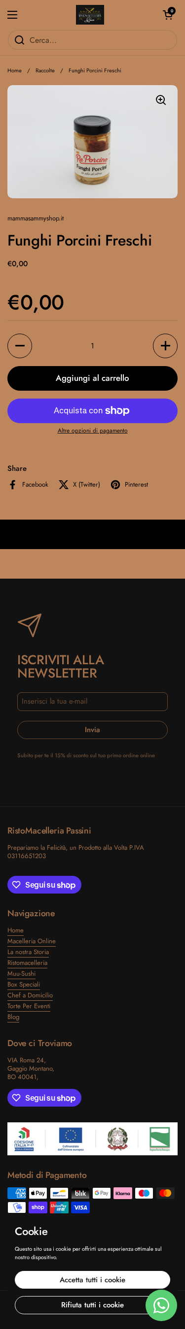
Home (14, 70)
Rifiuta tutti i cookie (92, 1304)
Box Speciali (23, 984)
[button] (168, 15)
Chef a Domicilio (30, 995)
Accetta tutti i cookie (92, 1279)
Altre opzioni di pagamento (93, 431)
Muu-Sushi (21, 973)
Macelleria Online (31, 941)
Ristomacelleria (27, 962)
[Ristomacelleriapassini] (90, 15)
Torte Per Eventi (28, 1006)
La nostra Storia (28, 952)
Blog (13, 1016)
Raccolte (45, 70)
